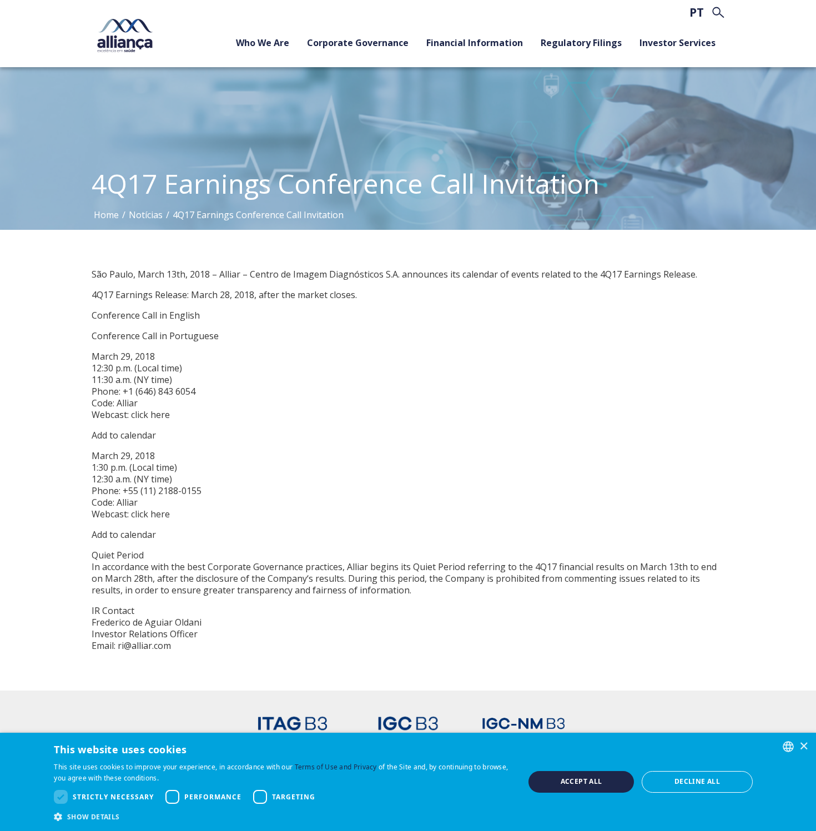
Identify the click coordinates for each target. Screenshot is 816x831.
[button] (282, 816)
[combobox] (788, 746)
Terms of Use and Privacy (336, 767)
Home (106, 215)
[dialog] (408, 782)
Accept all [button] (581, 781)
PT (696, 12)
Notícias (146, 215)
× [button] (803, 746)
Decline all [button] (697, 781)
